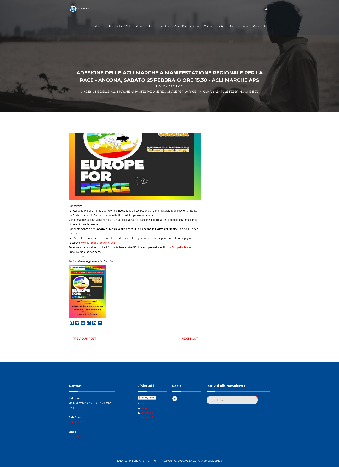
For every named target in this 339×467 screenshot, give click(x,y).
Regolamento (148, 403)
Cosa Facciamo (185, 26)
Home (98, 26)
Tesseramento (214, 26)
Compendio (147, 417)
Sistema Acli (157, 26)
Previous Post (84, 338)
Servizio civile (238, 26)
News (139, 26)
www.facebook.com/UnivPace (98, 242)
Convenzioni (148, 412)
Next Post (190, 338)
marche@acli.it (78, 436)
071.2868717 (76, 422)
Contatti (259, 26)
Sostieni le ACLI (119, 26)
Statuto (145, 408)
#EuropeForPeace (180, 247)
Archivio (176, 86)
